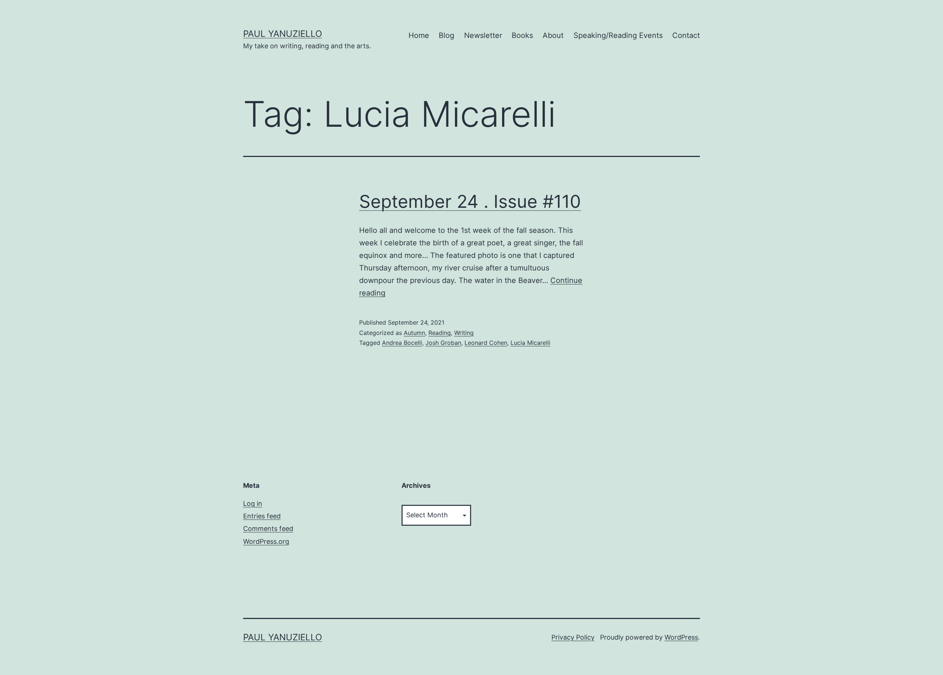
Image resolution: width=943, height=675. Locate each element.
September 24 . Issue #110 (470, 201)
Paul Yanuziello (282, 33)
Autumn (414, 332)
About (553, 35)
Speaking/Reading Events (618, 35)
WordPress (681, 637)
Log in (252, 503)
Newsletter (483, 35)
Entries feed (262, 516)
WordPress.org (266, 541)
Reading (439, 332)
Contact (686, 35)
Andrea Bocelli (402, 342)
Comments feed (268, 528)
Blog (446, 35)
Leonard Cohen (486, 342)
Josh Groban (443, 342)
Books (522, 35)
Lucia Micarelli (530, 342)
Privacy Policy (573, 637)
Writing (464, 332)
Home (419, 35)
